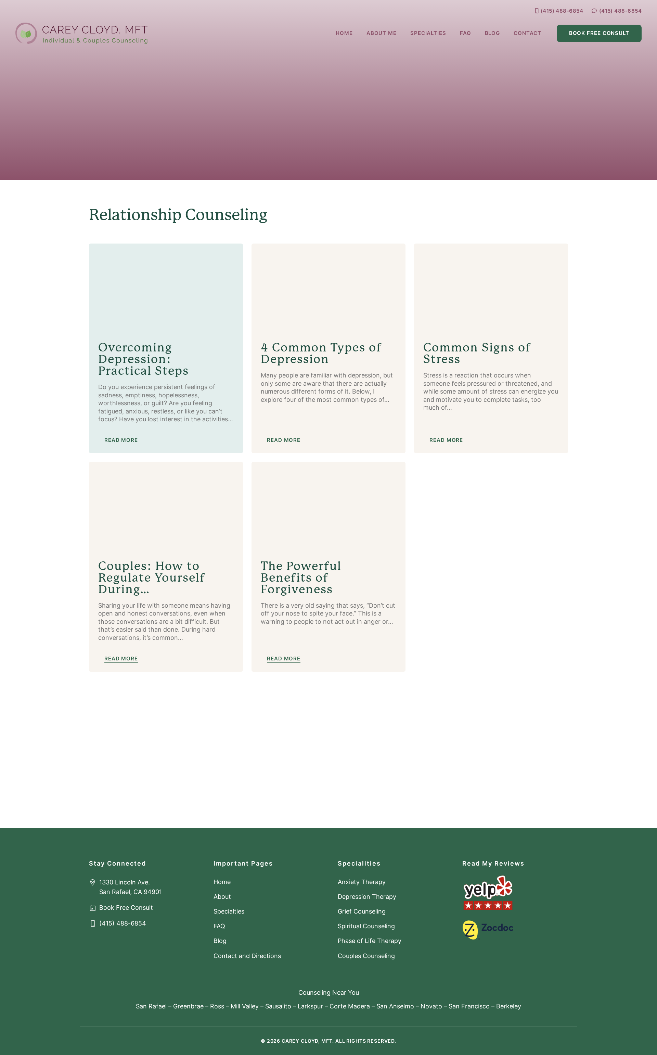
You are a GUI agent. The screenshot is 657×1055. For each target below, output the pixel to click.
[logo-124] (81, 33)
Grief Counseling (362, 911)
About (222, 896)
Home (222, 881)
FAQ (219, 926)
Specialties (229, 911)
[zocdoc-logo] (488, 930)
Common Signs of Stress (477, 353)
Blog (220, 940)
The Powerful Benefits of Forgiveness (301, 577)
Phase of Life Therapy (369, 940)
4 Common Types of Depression (321, 353)
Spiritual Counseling (366, 926)
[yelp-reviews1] (488, 892)
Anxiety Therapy (362, 881)
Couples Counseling (366, 955)
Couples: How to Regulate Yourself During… (152, 577)
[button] (449, 33)
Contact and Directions (247, 955)
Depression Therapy (367, 896)
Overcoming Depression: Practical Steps (143, 359)
